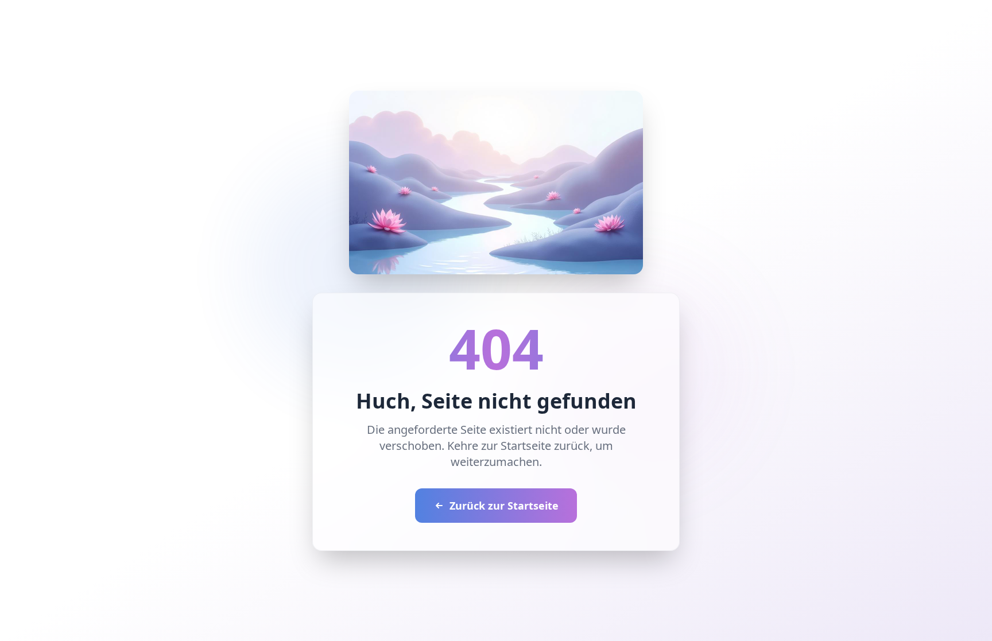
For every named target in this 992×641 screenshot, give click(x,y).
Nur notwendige (586, 376)
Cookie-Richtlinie (349, 320)
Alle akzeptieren (405, 376)
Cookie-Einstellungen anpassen (391, 345)
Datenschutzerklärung (585, 309)
